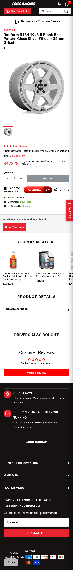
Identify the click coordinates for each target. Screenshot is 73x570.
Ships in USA (14, 197)
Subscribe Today (22, 427)
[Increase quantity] (21, 178)
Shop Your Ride (14, 226)
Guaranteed (19, 201)
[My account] (59, 4)
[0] (66, 4)
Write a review (36, 372)
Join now (18, 402)
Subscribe (36, 532)
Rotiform (9, 30)
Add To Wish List (12, 190)
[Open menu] (5, 4)
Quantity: (8, 172)
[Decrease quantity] (7, 178)
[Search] (66, 11)
